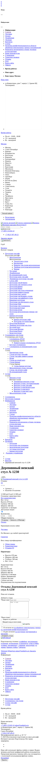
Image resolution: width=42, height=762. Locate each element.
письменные (12, 645)
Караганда (9, 206)
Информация (10, 401)
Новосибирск (10, 173)
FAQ (7, 61)
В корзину (5, 520)
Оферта (8, 65)
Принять (4, 760)
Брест (7, 202)
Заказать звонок (6, 238)
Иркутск (8, 163)
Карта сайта (9, 63)
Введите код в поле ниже (12, 622)
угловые (4, 645)
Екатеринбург (10, 159)
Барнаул (8, 151)
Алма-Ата (8, 204)
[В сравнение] (4, 485)
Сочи (7, 188)
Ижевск (8, 161)
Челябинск (9, 196)
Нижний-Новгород (12, 171)
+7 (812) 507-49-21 (12, 235)
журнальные (13, 643)
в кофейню (23, 641)
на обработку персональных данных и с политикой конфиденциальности (21, 628)
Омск (7, 175)
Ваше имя (5, 600)
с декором (21, 645)
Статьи (7, 44)
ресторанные (32, 641)
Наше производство (12, 53)
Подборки (9, 441)
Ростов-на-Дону (11, 180)
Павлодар (8, 210)
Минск (7, 200)
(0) (2, 483)
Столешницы (10, 397)
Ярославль (9, 198)
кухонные (4, 643)
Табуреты (22, 647)
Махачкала (9, 169)
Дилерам (8, 40)
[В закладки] (2, 485)
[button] (5, 80)
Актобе (8, 208)
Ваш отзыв (5, 617)
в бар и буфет (34, 643)
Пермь (7, 178)
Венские (8, 461)
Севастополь (10, 186)
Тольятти (8, 190)
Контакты (8, 42)
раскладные (30, 645)
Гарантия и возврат (12, 57)
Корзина (4, 248)
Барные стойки (12, 647)
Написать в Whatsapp (17, 520)
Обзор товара (10, 544)
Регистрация (9, 217)
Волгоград (9, 155)
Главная (8, 32)
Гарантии (4, 537)
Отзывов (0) (9, 548)
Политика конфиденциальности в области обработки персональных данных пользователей (23, 46)
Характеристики (11, 546)
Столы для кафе (11, 703)
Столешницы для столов (14, 701)
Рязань (7, 182)
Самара (8, 184)
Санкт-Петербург (11, 149)
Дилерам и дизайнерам (14, 453)
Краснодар (9, 167)
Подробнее (5, 758)
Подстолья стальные (12, 399)
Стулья (7, 459)
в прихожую (23, 643)
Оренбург (8, 177)
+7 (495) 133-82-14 (7, 725)
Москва (8, 147)
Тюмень (8, 192)
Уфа (6, 194)
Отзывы (8, 59)
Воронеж (8, 157)
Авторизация (10, 219)
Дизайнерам (9, 38)
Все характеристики (8, 498)
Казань (7, 165)
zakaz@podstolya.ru (22, 725)
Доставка (8, 34)
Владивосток (10, 153)
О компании (9, 55)
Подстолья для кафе (12, 699)
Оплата (8, 36)
